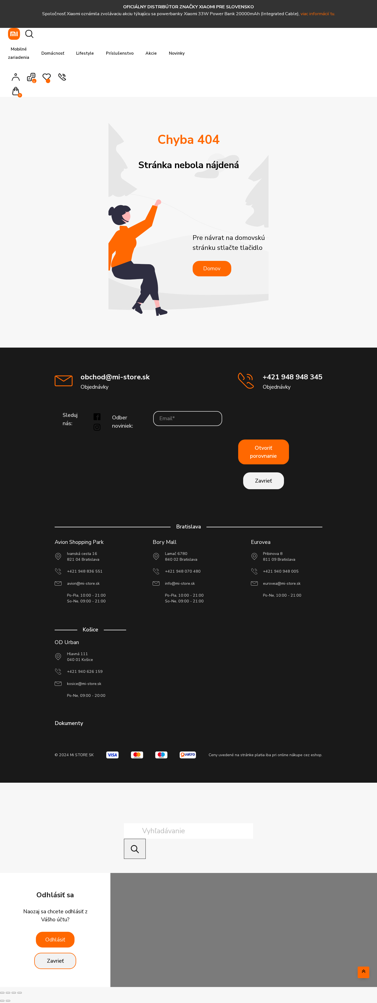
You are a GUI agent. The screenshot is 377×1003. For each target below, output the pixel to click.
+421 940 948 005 (281, 571)
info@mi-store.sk (180, 583)
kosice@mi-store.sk (84, 683)
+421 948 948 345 (292, 377)
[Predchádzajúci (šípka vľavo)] (2, 1001)
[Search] (135, 849)
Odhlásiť (55, 939)
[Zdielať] (14, 993)
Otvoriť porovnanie (263, 452)
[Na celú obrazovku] (8, 993)
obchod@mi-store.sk (115, 377)
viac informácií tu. (318, 13)
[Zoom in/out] (2, 993)
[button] (17, 92)
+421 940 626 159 (85, 671)
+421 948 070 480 (183, 571)
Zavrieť (263, 481)
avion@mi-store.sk (83, 583)
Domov (212, 268)
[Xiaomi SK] (14, 34)
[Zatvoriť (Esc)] (19, 993)
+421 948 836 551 (85, 571)
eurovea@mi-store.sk (282, 583)
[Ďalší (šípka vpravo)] (8, 1001)
